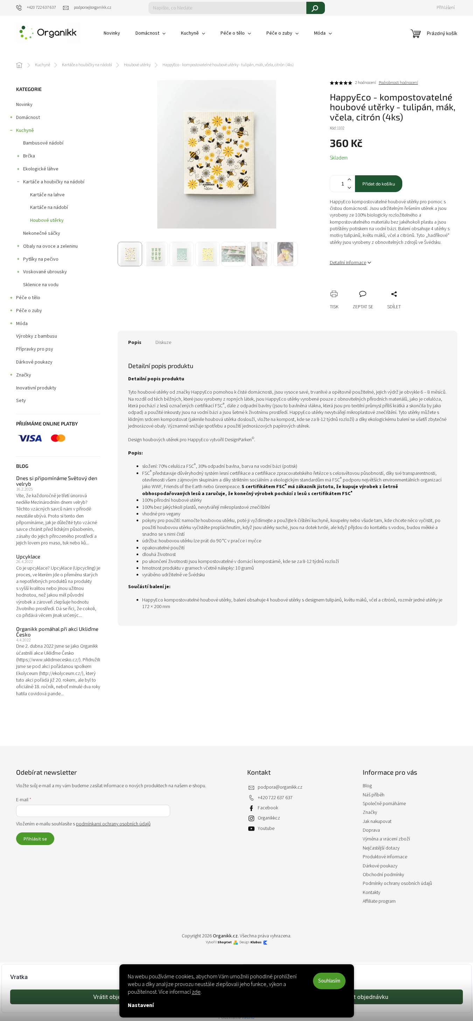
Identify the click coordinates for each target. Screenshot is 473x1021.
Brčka (29, 156)
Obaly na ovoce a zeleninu (50, 246)
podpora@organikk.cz (280, 787)
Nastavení (141, 1005)
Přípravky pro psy (34, 349)
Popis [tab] (134, 342)
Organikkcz (269, 818)
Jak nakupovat (377, 821)
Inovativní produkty (36, 388)
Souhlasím (329, 981)
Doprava (371, 830)
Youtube (266, 828)
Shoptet (224, 942)
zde (196, 992)
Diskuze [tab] (163, 342)
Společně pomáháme (384, 803)
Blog (367, 785)
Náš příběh (373, 794)
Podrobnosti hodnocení (398, 83)
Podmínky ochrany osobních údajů (397, 883)
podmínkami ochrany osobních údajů (113, 824)
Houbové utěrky (47, 220)
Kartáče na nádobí (49, 207)
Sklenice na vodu (40, 284)
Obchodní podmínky (383, 874)
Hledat (315, 8)
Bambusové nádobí (43, 143)
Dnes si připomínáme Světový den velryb (56, 481)
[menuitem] (112, 33)
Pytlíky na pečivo (40, 259)
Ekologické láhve (40, 169)
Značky (23, 375)
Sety (21, 400)
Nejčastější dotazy (381, 848)
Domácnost (28, 117)
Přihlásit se (35, 839)
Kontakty (371, 892)
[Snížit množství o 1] (349, 188)
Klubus (256, 942)
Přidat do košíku (378, 183)
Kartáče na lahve (47, 194)
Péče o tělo (28, 297)
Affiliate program (379, 901)
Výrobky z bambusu (36, 336)
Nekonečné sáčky (41, 233)
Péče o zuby (29, 310)
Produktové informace (385, 856)
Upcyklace (28, 556)
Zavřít (372, 286)
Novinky (24, 104)
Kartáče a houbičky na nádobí (53, 181)
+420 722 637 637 (275, 797)
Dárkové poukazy (34, 362)
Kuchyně (25, 130)
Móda (22, 323)
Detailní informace (348, 262)
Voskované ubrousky (45, 271)
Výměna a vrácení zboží (386, 839)
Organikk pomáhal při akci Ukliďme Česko (57, 632)
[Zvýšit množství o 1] (349, 180)
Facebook (268, 807)
